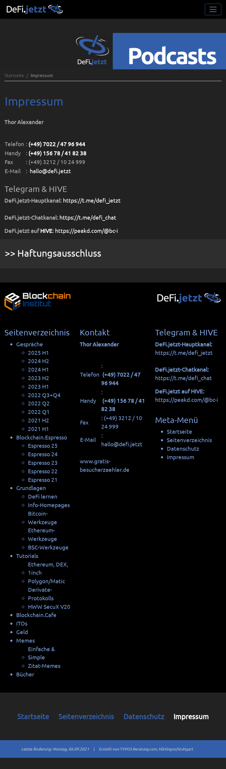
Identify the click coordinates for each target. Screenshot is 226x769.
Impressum (191, 716)
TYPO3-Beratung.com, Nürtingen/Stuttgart (156, 748)
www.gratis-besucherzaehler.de (104, 465)
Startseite (14, 75)
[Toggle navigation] (213, 9)
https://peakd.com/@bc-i (86, 230)
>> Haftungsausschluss (53, 253)
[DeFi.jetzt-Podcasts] (113, 51)
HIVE (46, 230)
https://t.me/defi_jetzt (92, 200)
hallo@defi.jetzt (50, 170)
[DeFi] (34, 9)
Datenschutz (144, 716)
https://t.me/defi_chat (87, 217)
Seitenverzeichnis (86, 716)
